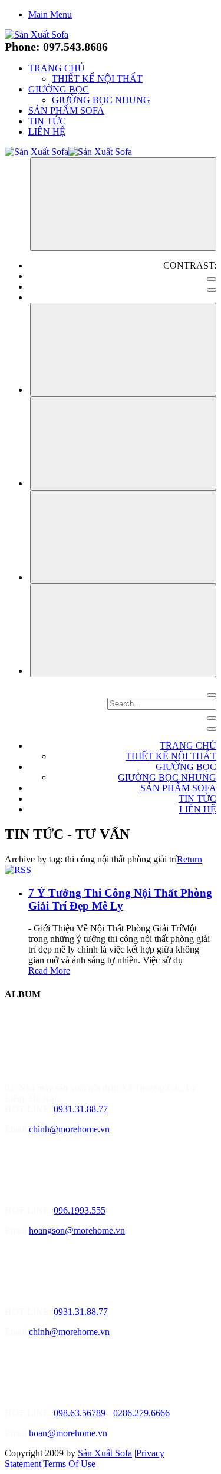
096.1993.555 (79, 1210)
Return (189, 859)
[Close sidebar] (211, 729)
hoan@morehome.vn (68, 1433)
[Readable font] (123, 537)
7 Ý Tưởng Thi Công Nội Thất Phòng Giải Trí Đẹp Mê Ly (120, 899)
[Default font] (123, 630)
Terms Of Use (69, 1464)
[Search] (211, 695)
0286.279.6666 (141, 1413)
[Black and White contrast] (211, 290)
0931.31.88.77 (81, 1109)
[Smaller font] (123, 443)
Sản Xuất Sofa (105, 1453)
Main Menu (50, 14)
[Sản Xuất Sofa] (36, 34)
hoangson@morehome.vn (77, 1230)
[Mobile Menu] (211, 718)
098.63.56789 (79, 1413)
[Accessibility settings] (123, 204)
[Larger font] (123, 349)
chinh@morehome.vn (69, 1129)
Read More (49, 971)
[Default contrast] (211, 279)
